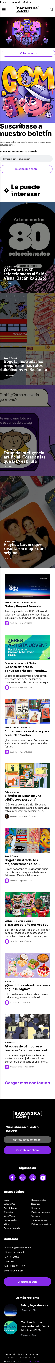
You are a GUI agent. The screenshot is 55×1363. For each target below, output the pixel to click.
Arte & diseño (10, 1208)
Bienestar (26, 727)
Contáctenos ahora (27, 1281)
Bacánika (13, 623)
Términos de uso (39, 1220)
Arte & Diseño (12, 602)
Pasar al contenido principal (15, 2)
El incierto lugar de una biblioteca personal (23, 798)
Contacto (35, 1216)
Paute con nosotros (40, 1212)
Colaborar (36, 1208)
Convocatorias (28, 602)
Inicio (6, 1200)
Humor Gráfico (11, 1220)
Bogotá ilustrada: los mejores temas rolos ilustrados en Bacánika (25, 365)
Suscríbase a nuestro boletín (18, 151)
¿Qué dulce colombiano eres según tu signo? (27, 987)
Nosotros (35, 1203)
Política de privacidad (41, 1224)
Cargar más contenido (27, 1083)
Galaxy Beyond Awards (23, 606)
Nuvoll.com (33, 1361)
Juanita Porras (15, 816)
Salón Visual (9, 1216)
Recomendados (38, 1200)
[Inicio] (27, 9)
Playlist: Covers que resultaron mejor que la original (26, 548)
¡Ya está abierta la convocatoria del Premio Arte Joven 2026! (24, 669)
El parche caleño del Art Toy (26, 925)
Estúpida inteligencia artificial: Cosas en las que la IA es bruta (24, 457)
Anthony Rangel (16, 1067)
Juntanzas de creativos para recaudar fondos (27, 733)
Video (6, 1224)
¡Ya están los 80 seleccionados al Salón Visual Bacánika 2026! (25, 274)
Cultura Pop (11, 920)
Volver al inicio (28, 53)
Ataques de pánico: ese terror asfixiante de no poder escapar (27, 1048)
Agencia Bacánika (12, 1228)
